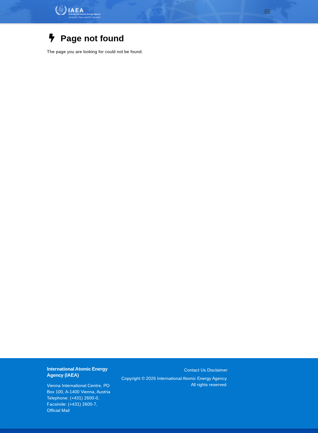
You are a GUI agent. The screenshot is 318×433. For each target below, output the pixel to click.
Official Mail (58, 410)
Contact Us (195, 369)
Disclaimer (217, 369)
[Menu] (267, 11)
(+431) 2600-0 (84, 397)
